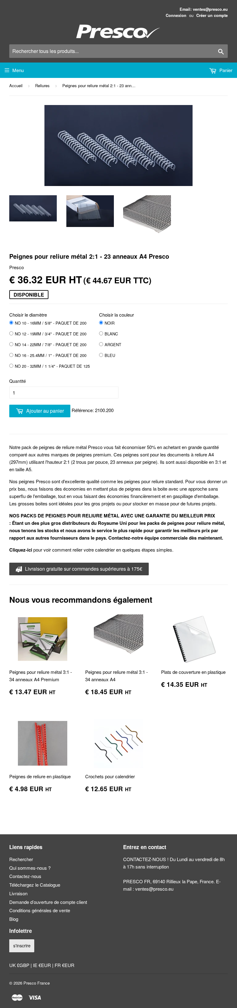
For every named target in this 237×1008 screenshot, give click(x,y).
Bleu (110, 355)
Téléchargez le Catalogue (34, 884)
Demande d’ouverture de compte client (48, 902)
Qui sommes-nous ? (30, 867)
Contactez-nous (25, 876)
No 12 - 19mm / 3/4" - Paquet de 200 (50, 333)
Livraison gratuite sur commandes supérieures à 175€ (83, 568)
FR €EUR (64, 965)
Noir (109, 323)
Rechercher (21, 859)
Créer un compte (212, 15)
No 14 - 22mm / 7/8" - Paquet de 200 (50, 344)
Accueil (16, 85)
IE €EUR (42, 965)
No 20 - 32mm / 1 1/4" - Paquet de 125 (52, 366)
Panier (225, 70)
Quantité (17, 381)
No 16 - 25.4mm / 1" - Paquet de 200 (50, 355)
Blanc (111, 333)
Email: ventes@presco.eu (204, 9)
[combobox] (118, 51)
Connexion (176, 15)
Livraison (18, 893)
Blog (13, 919)
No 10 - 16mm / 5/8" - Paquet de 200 (50, 323)
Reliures (42, 85)
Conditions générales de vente (39, 910)
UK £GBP (20, 965)
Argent (113, 344)
